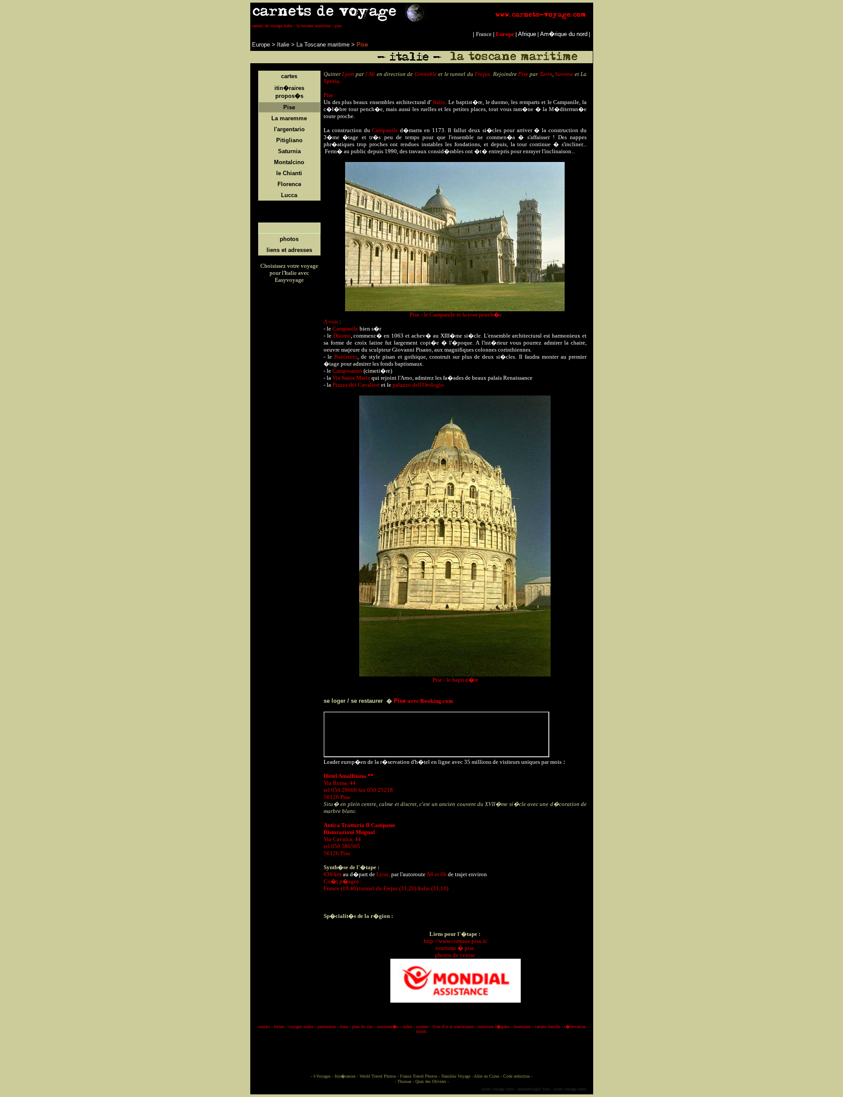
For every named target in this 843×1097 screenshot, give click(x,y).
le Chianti (289, 173)
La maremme (289, 118)
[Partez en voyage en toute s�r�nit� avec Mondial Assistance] (455, 978)
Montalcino (289, 162)
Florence (289, 184)
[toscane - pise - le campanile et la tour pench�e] (455, 309)
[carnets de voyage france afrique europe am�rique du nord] (421, 19)
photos (289, 239)
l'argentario (289, 129)
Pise (289, 107)
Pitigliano (289, 140)
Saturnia (289, 151)
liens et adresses (289, 250)
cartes (289, 76)
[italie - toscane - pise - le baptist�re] (455, 674)
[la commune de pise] (423, 941)
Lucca (289, 195)
